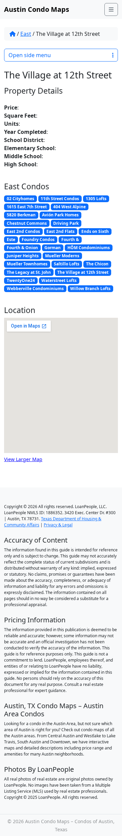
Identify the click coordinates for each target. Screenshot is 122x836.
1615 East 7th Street (27, 207)
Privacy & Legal (58, 525)
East (25, 34)
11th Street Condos (60, 198)
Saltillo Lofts (66, 264)
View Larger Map (23, 459)
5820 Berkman (21, 215)
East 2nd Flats (60, 231)
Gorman (52, 247)
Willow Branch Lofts (90, 288)
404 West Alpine (69, 207)
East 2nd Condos (23, 231)
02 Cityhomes (20, 198)
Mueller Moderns (62, 256)
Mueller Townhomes (27, 264)
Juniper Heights (23, 256)
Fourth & (70, 239)
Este (11, 239)
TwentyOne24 (21, 280)
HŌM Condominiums (88, 247)
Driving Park (66, 223)
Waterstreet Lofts (59, 280)
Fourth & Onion (22, 247)
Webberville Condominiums (35, 288)
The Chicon (97, 264)
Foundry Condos (38, 239)
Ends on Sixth (95, 231)
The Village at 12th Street (82, 272)
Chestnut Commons (27, 223)
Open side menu (29, 55)
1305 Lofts (96, 198)
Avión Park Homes (60, 215)
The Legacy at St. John (29, 272)
